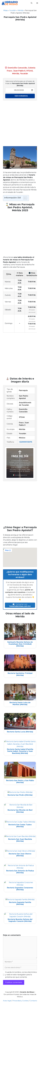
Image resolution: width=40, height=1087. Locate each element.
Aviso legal (7, 1001)
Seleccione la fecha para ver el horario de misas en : (20, 83)
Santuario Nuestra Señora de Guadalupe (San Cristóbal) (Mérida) (20, 644)
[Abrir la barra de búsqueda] (31, 3)
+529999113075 (25, 442)
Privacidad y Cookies (20, 1001)
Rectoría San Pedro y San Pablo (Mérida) (20, 781)
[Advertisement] (20, 43)
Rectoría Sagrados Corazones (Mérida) (20, 889)
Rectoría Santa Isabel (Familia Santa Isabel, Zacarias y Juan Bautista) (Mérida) (20, 751)
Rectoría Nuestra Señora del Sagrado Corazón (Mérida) (20, 920)
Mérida (20, 10)
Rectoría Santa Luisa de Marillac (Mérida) (20, 703)
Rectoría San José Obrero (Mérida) (20, 855)
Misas (5, 10)
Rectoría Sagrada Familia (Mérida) (20, 903)
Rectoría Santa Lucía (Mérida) (20, 732)
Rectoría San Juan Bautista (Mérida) (20, 840)
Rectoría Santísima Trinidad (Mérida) (20, 674)
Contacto (33, 1001)
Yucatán (12, 10)
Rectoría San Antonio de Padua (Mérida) (20, 872)
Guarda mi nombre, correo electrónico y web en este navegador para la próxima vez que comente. (21, 974)
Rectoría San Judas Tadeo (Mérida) (20, 826)
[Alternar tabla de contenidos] (24, 198)
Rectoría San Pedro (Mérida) (20, 795)
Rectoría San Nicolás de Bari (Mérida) (20, 811)
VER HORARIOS (21, 96)
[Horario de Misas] (9, 3)
